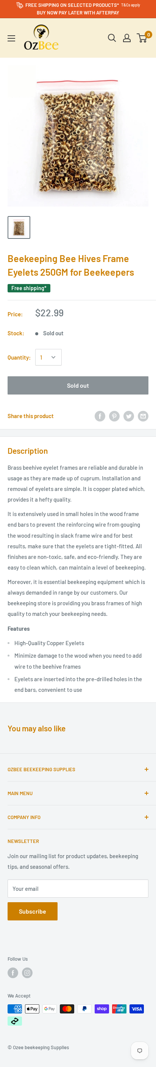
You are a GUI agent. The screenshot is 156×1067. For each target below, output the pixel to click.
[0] (142, 38)
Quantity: (19, 357)
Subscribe (32, 911)
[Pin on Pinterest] (114, 415)
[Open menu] (11, 38)
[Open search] (112, 38)
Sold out (78, 385)
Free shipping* (29, 288)
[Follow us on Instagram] (27, 973)
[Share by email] (143, 415)
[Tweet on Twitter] (128, 415)
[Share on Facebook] (100, 415)
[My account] (127, 38)
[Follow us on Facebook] (13, 973)
